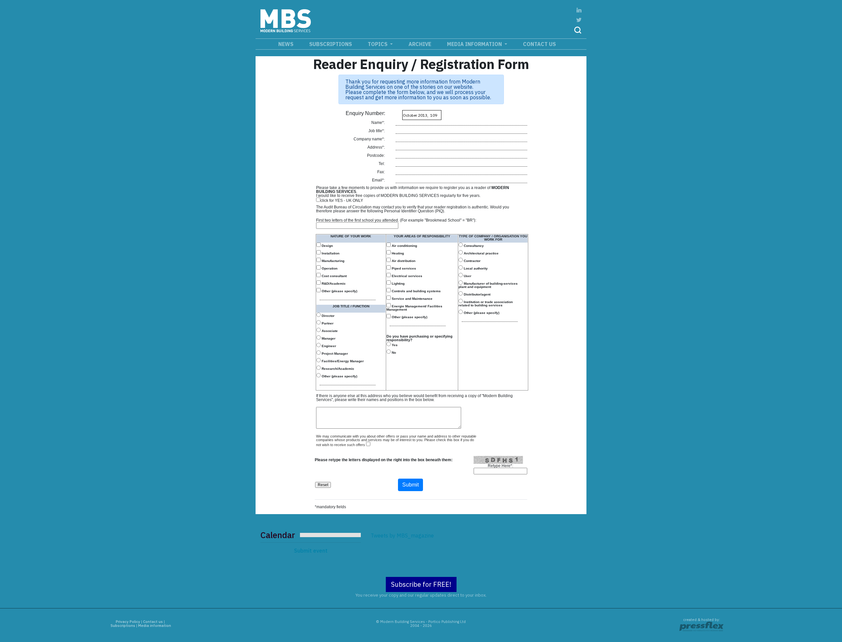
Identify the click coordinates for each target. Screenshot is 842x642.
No (393, 352)
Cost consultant (334, 276)
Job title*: (377, 131)
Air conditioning (404, 246)
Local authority (475, 268)
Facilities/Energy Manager (342, 361)
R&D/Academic (333, 283)
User (467, 276)
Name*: (378, 122)
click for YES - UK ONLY (341, 200)
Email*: (379, 180)
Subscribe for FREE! (421, 584)
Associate (329, 331)
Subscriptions (330, 44)
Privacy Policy (128, 621)
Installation (330, 253)
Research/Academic (337, 368)
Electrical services (406, 276)
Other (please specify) (339, 291)
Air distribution (403, 261)
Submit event (311, 550)
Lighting (398, 283)
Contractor (472, 261)
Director (327, 316)
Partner (327, 323)
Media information (475, 44)
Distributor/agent (476, 294)
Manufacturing (332, 261)
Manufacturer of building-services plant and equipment (488, 285)
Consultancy (473, 246)
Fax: (381, 172)
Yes (394, 345)
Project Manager (334, 353)
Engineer (328, 346)
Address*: (376, 147)
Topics (378, 44)
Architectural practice (481, 253)
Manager (328, 338)
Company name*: (370, 139)
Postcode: (376, 155)
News (285, 44)
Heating (397, 253)
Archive (420, 44)
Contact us (539, 44)
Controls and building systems (416, 291)
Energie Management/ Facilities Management (414, 307)
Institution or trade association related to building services (485, 303)
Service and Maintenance (412, 298)
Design (327, 246)
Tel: (382, 163)
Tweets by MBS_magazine (402, 535)
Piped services (403, 268)
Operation (329, 268)
